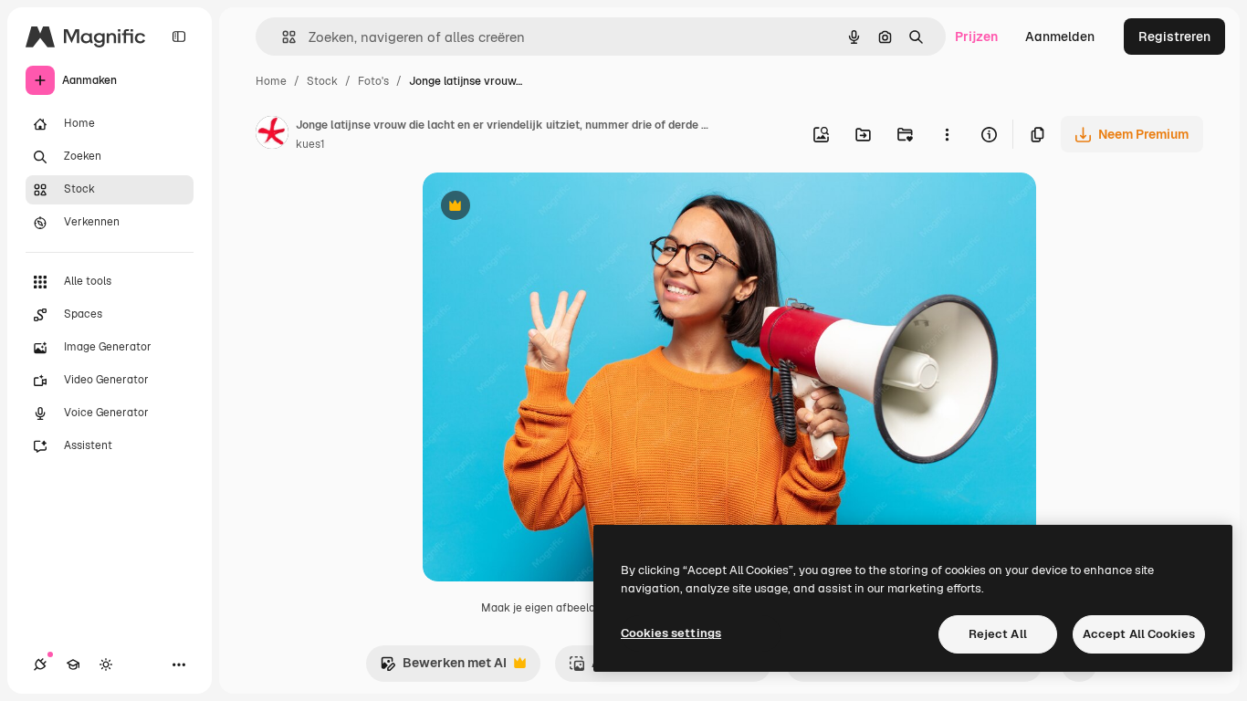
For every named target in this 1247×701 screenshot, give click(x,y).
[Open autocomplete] (282, 37)
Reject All (998, 634)
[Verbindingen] (40, 664)
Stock (322, 81)
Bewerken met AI (443, 667)
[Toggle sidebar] (179, 36)
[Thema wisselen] (106, 664)
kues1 (310, 144)
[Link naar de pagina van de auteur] (272, 135)
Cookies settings (671, 633)
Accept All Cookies (1139, 634)
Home (271, 81)
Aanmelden (1060, 36)
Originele (542, 207)
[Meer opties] (946, 134)
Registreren (1174, 36)
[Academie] (73, 664)
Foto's (373, 81)
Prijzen (976, 36)
